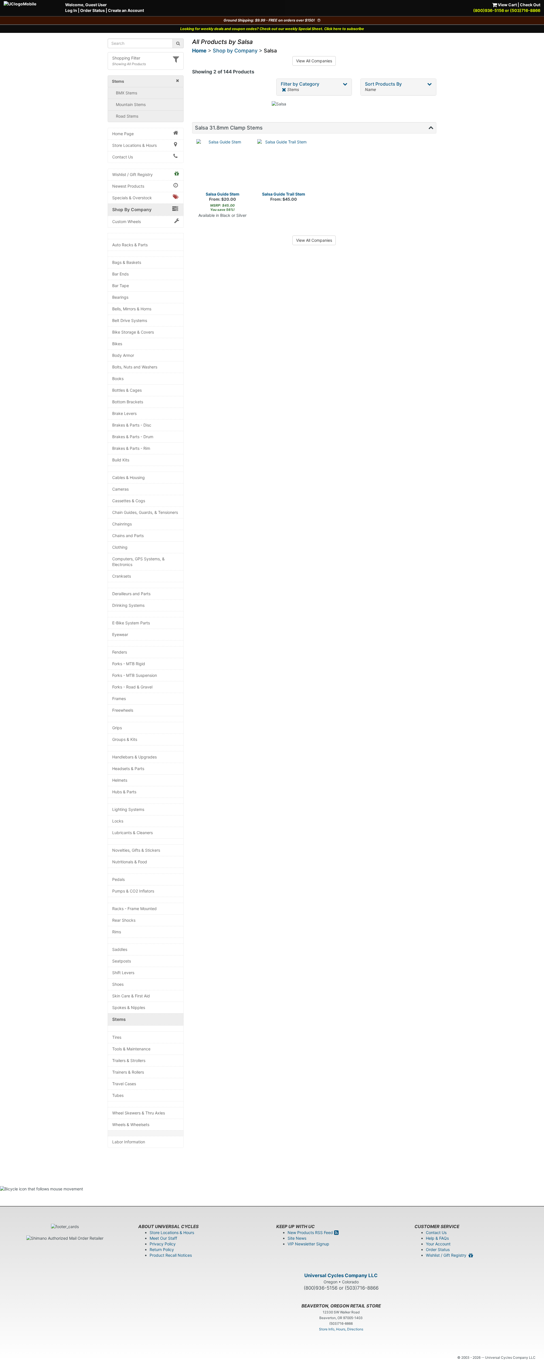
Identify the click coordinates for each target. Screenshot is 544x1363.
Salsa (270, 51)
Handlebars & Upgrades (134, 756)
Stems (119, 1019)
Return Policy (162, 1249)
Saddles (119, 949)
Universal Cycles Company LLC (341, 1275)
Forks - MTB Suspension (134, 675)
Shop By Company (132, 209)
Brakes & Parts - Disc (131, 425)
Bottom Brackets (127, 401)
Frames (119, 698)
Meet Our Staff (163, 1238)
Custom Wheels (126, 221)
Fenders (119, 652)
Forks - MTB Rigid (128, 663)
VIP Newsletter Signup (308, 1243)
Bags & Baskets (126, 262)
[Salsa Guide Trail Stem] (283, 165)
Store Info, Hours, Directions (341, 1329)
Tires (116, 1037)
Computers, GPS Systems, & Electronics (138, 561)
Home (199, 51)
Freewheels (122, 710)
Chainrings (122, 524)
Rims (116, 931)
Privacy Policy (163, 1243)
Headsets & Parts (128, 768)
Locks (117, 821)
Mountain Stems (131, 104)
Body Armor (123, 355)
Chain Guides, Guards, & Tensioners (145, 512)
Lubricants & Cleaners (132, 832)
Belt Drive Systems (129, 320)
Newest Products (128, 186)
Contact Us (122, 156)
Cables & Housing (128, 477)
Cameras (120, 489)
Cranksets (121, 576)
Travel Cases (124, 1083)
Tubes (118, 1095)
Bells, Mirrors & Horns (131, 308)
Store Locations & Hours (134, 145)
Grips (117, 727)
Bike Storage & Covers (133, 332)
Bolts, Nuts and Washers (134, 366)
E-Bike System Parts (131, 622)
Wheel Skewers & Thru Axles (138, 1112)
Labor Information (128, 1141)
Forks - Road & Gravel (132, 686)
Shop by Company (235, 51)
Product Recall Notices (171, 1255)
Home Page (123, 133)
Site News (297, 1238)
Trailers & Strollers (128, 1060)
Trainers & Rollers (128, 1072)
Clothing (120, 547)
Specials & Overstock (132, 197)
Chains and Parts (128, 535)
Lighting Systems (128, 809)
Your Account (438, 1243)
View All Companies (314, 60)
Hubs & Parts (124, 791)
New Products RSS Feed (311, 1232)
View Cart (507, 4)
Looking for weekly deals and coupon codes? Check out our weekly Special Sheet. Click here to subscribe (272, 29)
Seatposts (121, 961)
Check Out (530, 4)
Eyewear (120, 634)
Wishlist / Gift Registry (132, 174)
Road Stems (127, 116)
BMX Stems (126, 92)
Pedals (118, 879)
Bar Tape (120, 285)
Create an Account (126, 10)
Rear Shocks (123, 920)
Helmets (119, 780)
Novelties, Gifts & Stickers (136, 850)
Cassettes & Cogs (128, 500)
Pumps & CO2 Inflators (133, 891)
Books (118, 378)
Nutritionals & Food (129, 861)
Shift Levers (123, 972)
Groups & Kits (124, 739)
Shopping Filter (126, 58)
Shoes (118, 984)
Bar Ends (120, 274)
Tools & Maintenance (131, 1048)
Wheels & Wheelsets (130, 1124)
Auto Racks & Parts (130, 244)
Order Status (92, 10)
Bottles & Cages (127, 390)
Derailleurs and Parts (131, 593)
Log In (71, 10)
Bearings (120, 297)
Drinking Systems (128, 605)
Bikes (117, 343)
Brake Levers (124, 413)
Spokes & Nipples (128, 1007)
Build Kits (120, 459)
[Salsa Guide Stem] (222, 165)
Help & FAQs (437, 1238)
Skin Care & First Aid (131, 995)
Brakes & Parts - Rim (131, 448)
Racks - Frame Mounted (134, 908)
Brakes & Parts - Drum (132, 436)
